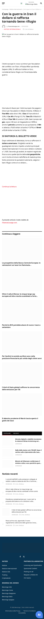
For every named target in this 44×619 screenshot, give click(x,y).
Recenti (16, 433)
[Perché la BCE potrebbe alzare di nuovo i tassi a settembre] (22, 311)
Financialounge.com (14, 26)
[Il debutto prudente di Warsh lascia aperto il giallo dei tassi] (22, 404)
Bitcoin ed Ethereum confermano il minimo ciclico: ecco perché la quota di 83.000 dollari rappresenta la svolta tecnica (28, 464)
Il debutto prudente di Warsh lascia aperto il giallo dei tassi (20, 419)
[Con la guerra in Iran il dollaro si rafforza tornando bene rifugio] (22, 46)
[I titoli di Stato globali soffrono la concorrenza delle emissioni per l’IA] (22, 373)
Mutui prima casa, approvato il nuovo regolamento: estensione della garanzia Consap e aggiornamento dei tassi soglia (21, 523)
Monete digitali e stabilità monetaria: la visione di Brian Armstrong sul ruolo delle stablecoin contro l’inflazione (28, 442)
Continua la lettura (9, 186)
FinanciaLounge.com (9, 223)
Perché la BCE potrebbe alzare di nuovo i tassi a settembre (21, 326)
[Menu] (3, 3)
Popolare (7, 433)
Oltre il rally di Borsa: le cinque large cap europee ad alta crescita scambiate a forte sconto (19, 296)
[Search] (41, 3)
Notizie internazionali (16, 9)
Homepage (5, 9)
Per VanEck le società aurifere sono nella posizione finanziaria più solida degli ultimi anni (22, 357)
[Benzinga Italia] (21, 3)
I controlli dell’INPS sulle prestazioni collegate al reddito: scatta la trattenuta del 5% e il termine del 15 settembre (21, 481)
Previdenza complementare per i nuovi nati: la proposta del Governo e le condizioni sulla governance (21, 501)
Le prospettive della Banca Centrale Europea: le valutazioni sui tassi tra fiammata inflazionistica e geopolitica (21, 265)
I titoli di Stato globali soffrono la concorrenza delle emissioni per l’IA (21, 388)
